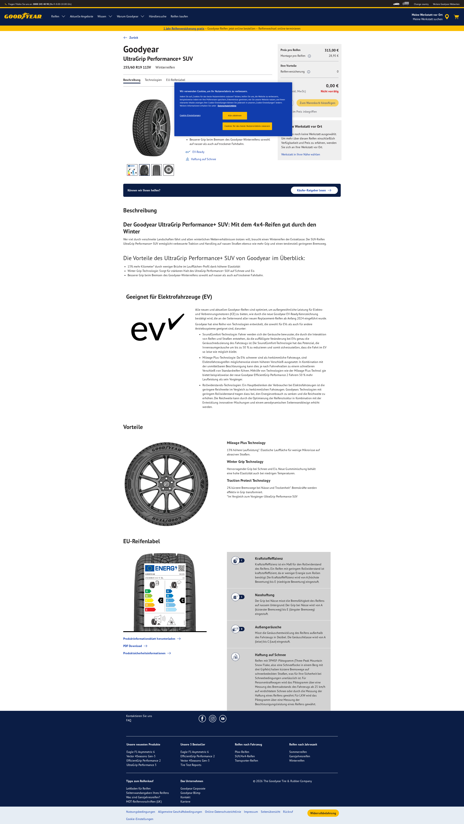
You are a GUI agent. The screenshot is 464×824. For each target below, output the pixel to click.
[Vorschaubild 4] (168, 170)
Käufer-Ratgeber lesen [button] (311, 190)
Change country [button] (421, 4)
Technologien (153, 80)
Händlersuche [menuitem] (157, 16)
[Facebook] (202, 718)
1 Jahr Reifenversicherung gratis (183, 28)
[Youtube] (223, 718)
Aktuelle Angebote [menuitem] (81, 16)
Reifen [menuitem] (55, 16)
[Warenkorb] (456, 17)
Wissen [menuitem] (102, 16)
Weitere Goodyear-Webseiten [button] (446, 4)
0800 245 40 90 (41, 4)
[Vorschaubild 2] (144, 170)
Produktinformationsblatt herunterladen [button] (149, 638)
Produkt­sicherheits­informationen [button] (144, 653)
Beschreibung (131, 80)
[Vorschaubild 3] (156, 170)
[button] (309, 56)
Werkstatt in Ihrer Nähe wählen (300, 154)
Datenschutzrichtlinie (227, 105)
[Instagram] (212, 718)
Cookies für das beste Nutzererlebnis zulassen (247, 126)
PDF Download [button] (132, 646)
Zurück (133, 37)
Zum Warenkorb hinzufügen (317, 103)
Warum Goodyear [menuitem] (127, 16)
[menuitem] (396, 3)
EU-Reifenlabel (175, 80)
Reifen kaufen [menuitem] (179, 16)
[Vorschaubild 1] (132, 170)
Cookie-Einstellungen (190, 115)
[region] (233, 109)
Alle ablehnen (234, 115)
